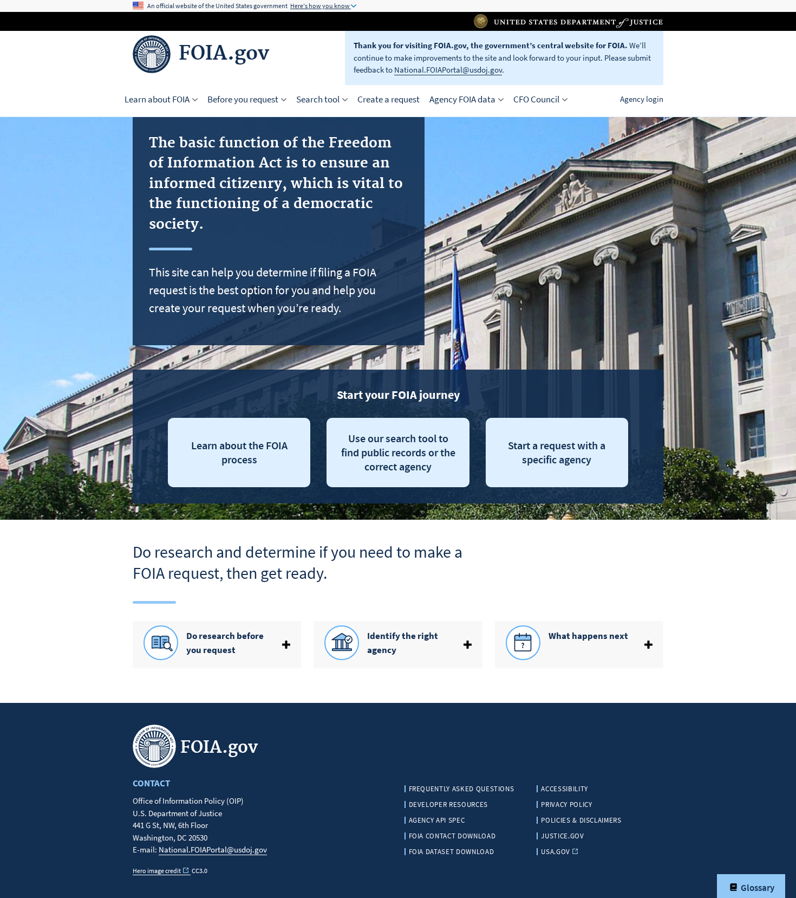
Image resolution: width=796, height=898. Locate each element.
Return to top (60, 888)
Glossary (756, 888)
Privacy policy (566, 804)
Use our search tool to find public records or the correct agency (398, 452)
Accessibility (564, 788)
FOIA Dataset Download (451, 851)
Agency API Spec (437, 820)
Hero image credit (157, 871)
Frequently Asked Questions (461, 788)
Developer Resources (448, 804)
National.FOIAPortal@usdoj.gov (448, 69)
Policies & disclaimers (581, 820)
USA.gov (555, 851)
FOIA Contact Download (452, 835)
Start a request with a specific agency (556, 452)
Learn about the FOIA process (239, 452)
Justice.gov (562, 835)
